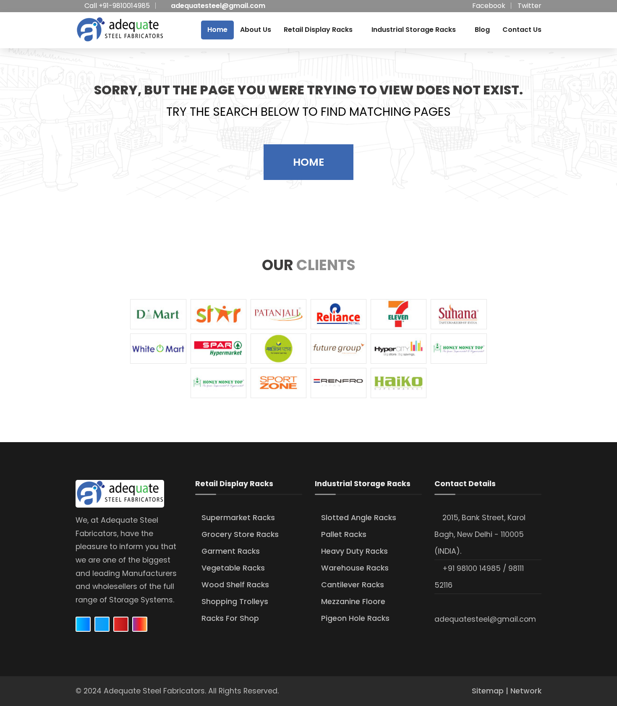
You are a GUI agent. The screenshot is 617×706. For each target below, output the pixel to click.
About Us (255, 29)
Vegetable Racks (233, 568)
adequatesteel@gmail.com (218, 5)
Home (217, 29)
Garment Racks (230, 551)
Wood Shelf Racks (235, 585)
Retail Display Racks (318, 29)
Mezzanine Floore (353, 602)
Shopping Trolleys (234, 602)
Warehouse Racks (355, 568)
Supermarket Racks (238, 518)
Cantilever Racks (352, 585)
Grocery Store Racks (240, 534)
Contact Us (521, 29)
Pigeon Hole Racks (355, 618)
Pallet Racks (343, 534)
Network (525, 691)
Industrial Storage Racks (413, 29)
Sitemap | (491, 691)
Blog (482, 29)
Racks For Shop (230, 618)
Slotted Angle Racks (358, 518)
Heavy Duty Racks (354, 551)
